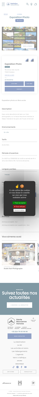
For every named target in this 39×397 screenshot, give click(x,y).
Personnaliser (19, 210)
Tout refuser (20, 206)
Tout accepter (20, 203)
